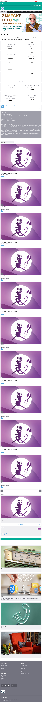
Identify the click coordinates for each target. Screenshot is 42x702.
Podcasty (3, 678)
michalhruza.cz (10, 89)
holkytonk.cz (10, 48)
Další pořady (4, 543)
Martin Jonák (3, 534)
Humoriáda (3, 568)
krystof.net (10, 100)
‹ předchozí (2, 491)
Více (38, 11)
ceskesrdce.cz (10, 58)
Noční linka (3, 626)
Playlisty (26, 11)
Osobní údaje (7, 699)
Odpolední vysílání (5, 654)
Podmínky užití (12, 699)
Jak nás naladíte (24, 665)
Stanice (2, 668)
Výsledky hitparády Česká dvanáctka (9, 173)
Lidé (30, 11)
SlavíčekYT (32, 89)
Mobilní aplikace (4, 679)
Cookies (2, 699)
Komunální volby (4, 667)
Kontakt (22, 671)
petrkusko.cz (32, 48)
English (17, 699)
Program (30, 5)
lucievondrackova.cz (31, 68)
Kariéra (22, 670)
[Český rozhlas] (4, 1)
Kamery (40, 5)
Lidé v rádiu (23, 668)
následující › (40, 491)
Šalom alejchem (4, 596)
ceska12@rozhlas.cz (4, 134)
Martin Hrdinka (4, 533)
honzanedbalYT (31, 78)
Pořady (15, 11)
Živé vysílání (3, 675)
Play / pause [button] (2, 106)
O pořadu (3, 494)
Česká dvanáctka (5, 518)
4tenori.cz (10, 69)
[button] (40, 108)
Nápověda (23, 667)
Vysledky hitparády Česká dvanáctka (9, 449)
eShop (2, 670)
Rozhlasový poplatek (25, 673)
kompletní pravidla (16, 131)
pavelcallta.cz (32, 99)
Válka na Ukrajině (4, 665)
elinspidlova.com (32, 58)
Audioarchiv (35, 5)
